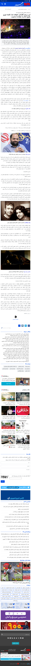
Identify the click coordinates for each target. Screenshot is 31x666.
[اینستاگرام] (19, 638)
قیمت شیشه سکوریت (10, 588)
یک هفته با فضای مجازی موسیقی (10, 366)
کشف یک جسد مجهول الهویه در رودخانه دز (21, 512)
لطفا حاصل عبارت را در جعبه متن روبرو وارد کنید (21, 476)
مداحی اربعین (26, 592)
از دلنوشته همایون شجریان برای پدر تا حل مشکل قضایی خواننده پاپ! (16, 344)
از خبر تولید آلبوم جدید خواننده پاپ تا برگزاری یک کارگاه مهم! (17, 357)
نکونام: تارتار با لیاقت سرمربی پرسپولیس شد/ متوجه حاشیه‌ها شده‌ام (16, 547)
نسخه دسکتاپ (15, 643)
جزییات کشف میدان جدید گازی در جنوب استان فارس (19, 555)
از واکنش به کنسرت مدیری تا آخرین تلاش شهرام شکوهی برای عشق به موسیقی (16, 359)
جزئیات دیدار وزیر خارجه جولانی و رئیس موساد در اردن (19, 514)
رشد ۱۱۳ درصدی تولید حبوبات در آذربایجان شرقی (20, 544)
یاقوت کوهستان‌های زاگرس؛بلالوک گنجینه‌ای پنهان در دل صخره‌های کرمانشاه (15, 534)
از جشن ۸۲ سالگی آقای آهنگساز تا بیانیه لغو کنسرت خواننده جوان (17, 337)
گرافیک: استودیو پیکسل (14, 663)
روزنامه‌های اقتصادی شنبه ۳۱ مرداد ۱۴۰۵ (21, 583)
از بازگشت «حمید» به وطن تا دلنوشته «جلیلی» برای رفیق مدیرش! (17, 351)
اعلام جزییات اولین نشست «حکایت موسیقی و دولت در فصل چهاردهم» (15, 338)
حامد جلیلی (27, 371)
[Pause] (17, 384)
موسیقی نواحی (5, 368)
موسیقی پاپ (27, 368)
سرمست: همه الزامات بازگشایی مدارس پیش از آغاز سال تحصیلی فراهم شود (15, 522)
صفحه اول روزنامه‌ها (25, 560)
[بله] (21, 638)
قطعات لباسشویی (5, 594)
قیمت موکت (17, 590)
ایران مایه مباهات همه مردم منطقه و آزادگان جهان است (18, 504)
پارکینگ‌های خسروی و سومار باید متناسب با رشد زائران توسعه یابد (17, 517)
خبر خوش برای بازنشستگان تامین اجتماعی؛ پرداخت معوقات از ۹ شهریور (16, 539)
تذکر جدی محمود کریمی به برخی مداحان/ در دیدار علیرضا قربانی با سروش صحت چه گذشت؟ (15, 346)
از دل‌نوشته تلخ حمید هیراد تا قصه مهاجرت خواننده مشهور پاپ (17, 361)
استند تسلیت (4, 590)
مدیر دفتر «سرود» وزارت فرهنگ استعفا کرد (21, 342)
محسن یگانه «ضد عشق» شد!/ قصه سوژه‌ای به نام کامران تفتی (17, 350)
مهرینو (8, 598)
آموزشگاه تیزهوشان (25, 596)
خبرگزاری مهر (27, 48)
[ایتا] (8, 638)
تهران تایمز (3, 598)
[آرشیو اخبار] (10, 638)
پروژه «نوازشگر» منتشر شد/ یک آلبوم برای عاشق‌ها (19, 335)
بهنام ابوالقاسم (21, 371)
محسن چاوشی (21, 366)
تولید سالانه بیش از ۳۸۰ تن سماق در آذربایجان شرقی (19, 542)
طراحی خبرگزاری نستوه (24, 663)
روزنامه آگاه (15, 600)
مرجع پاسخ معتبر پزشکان (6, 592)
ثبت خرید (8, 384)
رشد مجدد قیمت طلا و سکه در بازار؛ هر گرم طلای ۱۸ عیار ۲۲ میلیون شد (15, 536)
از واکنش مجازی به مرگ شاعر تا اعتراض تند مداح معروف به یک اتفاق (16, 354)
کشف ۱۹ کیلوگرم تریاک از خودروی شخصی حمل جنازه (19, 552)
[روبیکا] (14, 638)
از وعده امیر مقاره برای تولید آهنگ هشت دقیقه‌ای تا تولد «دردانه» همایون (15, 341)
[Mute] (19, 384)
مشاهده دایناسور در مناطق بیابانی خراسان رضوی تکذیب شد (18, 557)
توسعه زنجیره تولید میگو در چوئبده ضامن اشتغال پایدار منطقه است (16, 549)
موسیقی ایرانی (12, 368)
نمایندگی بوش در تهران (6, 596)
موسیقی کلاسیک (20, 368)
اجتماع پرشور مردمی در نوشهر (23, 509)
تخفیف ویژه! (10, 659)
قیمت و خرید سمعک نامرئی (16, 598)
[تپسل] (2, 376)
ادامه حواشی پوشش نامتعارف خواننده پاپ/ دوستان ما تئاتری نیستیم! (16, 353)
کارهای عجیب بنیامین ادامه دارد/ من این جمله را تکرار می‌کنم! (17, 340)
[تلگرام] (23, 638)
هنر (29, 9)
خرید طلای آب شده (25, 590)
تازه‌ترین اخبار (27, 502)
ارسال (3, 481)
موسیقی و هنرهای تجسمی (22, 9)
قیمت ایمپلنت (15, 594)
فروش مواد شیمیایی (25, 594)
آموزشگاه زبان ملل (26, 598)
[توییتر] (16, 638)
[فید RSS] (12, 638)
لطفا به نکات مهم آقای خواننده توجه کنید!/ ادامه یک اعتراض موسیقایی (16, 348)
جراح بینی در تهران (26, 588)
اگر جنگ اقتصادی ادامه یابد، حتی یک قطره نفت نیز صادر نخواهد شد (16, 519)
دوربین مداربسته (17, 592)
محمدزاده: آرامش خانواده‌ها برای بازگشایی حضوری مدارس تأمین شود (16, 506)
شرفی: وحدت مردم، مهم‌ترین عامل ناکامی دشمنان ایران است (17, 526)
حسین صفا (28, 366)
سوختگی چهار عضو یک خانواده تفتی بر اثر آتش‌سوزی (19, 528)
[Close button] (30, 653)
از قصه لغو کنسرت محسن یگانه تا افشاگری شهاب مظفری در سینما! (16, 355)
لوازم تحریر (18, 588)
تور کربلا (10, 590)
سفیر (3, 588)
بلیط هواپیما (16, 596)
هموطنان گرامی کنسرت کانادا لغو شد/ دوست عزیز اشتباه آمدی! (17, 334)
